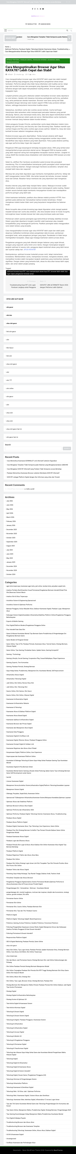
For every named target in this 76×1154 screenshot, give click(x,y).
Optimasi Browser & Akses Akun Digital (19, 806)
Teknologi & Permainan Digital (16, 1044)
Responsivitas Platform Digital (16, 937)
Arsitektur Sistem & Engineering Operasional (21, 600)
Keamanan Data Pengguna (15, 732)
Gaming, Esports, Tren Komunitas (17, 662)
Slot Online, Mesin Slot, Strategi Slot (18, 977)
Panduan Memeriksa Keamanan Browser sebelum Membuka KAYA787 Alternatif (35, 2)
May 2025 (9, 558)
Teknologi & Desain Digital (15, 1012)
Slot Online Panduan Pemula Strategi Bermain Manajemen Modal (27, 966)
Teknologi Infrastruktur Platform (17, 1083)
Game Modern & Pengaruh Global (17, 640)
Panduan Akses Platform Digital (16, 822)
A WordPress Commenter (15, 489)
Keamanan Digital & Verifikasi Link (17, 736)
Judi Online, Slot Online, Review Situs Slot (20, 683)
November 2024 (11, 570)
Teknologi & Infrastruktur (14, 1024)
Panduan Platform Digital (14, 851)
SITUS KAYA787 (30, 250)
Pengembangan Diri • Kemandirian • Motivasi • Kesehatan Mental (27, 888)
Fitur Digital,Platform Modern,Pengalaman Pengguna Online (25, 625)
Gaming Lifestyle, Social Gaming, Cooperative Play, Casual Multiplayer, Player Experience (35, 658)
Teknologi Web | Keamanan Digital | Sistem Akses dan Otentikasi (27, 1095)
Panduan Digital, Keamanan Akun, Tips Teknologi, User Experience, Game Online (32, 826)
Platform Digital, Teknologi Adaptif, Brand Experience (23, 919)
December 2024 (11, 566)
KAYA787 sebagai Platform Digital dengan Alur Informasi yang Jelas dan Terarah (33, 477)
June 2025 (9, 554)
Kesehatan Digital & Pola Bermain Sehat (19, 767)
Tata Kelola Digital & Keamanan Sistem (19, 1003)
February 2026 (11, 521)
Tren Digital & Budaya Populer (16, 1118)
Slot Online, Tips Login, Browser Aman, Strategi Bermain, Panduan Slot (29, 981)
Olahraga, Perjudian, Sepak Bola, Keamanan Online (22, 793)
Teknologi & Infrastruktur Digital (16, 1028)
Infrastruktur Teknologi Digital (16, 679)
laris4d (8, 777)
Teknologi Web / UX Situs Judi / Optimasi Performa (23, 1091)
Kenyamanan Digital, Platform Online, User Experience (24, 752)
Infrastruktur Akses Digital (15, 675)
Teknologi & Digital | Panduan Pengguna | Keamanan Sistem (26, 1020)
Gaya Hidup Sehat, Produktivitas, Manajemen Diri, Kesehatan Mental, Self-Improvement (35, 671)
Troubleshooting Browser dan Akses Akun (20, 1122)
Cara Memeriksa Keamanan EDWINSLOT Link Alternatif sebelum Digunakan (32, 461)
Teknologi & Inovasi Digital (15, 1032)
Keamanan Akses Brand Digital (16, 715)
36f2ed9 (10, 74)
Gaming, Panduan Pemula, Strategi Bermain (20, 666)
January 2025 (10, 562)
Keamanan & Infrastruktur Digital (17, 699)
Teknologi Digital (12, 1059)
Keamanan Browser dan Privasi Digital (18, 724)
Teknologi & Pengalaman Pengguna (18, 1040)
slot (7, 340)
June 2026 (9, 505)
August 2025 (10, 546)
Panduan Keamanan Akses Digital (17, 836)
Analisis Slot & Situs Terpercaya (17, 596)
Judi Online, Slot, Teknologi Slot (16, 687)
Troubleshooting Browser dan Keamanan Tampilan (23, 1126)
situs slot (9, 413)
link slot (9, 356)
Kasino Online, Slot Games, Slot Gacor (19, 691)
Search (8, 445)
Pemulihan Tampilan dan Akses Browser (19, 878)
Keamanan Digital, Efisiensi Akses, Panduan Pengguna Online (26, 740)
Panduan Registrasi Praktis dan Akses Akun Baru (22, 855)
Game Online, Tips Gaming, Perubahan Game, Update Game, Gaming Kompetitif (32, 650)
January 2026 (10, 525)
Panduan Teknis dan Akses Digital (17, 869)
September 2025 (11, 542)
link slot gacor (11, 331)
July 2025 (9, 550)
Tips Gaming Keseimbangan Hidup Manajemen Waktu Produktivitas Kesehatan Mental (34, 1114)
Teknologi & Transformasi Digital (17, 1048)
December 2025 (11, 529)
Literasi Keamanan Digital (14, 781)
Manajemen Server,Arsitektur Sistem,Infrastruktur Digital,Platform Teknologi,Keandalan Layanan (37, 785)
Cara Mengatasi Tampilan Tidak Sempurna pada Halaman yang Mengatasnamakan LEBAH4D (37, 465)
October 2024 (10, 574)
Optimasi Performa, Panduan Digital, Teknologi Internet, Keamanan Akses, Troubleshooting (33, 61)
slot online (9, 388)
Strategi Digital (11, 991)
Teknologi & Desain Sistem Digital (17, 1016)
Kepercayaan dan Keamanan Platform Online (21, 756)
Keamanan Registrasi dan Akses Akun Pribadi (21, 748)
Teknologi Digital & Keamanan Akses (18, 1067)
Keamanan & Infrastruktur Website (17, 703)
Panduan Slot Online (13, 859)
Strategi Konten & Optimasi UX (16, 999)
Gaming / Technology (13, 654)
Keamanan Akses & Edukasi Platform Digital (21, 711)
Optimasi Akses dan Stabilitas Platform (19, 802)
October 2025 (10, 538)
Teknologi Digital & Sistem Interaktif (18, 1071)
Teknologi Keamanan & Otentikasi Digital (19, 1087)
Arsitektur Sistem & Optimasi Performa (19, 605)
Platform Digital (11, 915)
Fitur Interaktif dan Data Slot (15, 629)
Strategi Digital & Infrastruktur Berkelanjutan (20, 995)
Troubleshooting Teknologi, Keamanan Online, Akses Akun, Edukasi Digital (31, 1130)
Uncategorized (11, 1139)
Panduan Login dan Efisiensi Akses (17, 841)
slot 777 (9, 380)
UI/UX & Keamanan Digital (15, 1134)
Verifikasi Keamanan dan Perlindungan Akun (20, 1143)
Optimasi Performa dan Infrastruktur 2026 (20, 810)
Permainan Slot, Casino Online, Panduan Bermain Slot (24, 907)
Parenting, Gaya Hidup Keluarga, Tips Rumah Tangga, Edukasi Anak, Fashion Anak (33, 873)
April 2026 (9, 513)
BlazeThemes (58, 1150)
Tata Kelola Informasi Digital (15, 1007)
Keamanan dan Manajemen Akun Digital (19, 728)
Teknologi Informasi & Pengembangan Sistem (21, 1079)
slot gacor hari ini (12, 437)
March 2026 (10, 517)
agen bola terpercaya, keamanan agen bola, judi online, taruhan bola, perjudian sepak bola (35, 586)
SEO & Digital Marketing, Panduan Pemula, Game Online (24, 941)
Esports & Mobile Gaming (14, 621)
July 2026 (9, 501)
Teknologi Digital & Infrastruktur (16, 1063)
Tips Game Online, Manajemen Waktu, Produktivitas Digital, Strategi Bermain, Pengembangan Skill (38, 1110)
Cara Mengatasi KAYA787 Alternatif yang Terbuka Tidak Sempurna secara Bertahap (34, 469)
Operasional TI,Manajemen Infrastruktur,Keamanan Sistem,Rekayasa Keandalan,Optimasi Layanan (38, 797)
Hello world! (30, 489)
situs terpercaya (11, 956)
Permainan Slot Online (13, 902)
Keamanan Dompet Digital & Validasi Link (20, 744)
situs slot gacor (11, 364)
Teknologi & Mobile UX (13, 1036)
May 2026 (9, 509)
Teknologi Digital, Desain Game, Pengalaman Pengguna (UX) (26, 1075)
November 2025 (11, 533)
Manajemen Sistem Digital (15, 789)
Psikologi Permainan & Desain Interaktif (19, 933)
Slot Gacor (9, 348)
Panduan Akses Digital (13, 818)
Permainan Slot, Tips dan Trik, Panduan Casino (21, 911)
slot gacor (9, 396)
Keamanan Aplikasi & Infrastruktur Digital (20, 720)
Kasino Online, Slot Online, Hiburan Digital (20, 695)
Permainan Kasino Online (14, 898)
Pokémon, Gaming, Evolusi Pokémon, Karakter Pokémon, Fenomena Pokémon (32, 923)
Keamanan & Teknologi (14, 707)
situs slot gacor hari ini (14, 429)
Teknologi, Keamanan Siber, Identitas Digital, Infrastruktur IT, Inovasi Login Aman (32, 1099)
